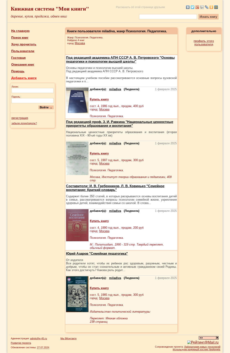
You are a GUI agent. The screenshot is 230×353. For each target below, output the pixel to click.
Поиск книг (20, 37)
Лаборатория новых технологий (202, 346)
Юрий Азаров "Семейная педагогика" (97, 253)
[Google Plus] (197, 7)
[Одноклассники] (211, 7)
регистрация (19, 118)
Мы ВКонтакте (68, 338)
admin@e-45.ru (38, 338)
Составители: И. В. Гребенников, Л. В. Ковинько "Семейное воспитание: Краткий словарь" (115, 188)
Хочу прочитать (23, 44)
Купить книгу (99, 99)
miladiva (115, 89)
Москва (80, 43)
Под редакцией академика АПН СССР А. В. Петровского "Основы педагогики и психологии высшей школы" (120, 59)
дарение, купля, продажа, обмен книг (39, 16)
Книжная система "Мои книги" (50, 8)
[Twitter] (192, 7)
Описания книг (22, 64)
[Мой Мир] (216, 7)
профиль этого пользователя (204, 42)
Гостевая (18, 57)
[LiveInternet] (202, 7)
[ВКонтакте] (188, 7)
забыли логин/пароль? (24, 123)
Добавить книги (24, 78)
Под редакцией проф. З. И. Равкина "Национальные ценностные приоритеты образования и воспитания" (119, 123)
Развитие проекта (21, 343)
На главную (20, 31)
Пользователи (22, 51)
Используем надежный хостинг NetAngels (196, 349)
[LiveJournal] (206, 7)
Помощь (17, 71)
